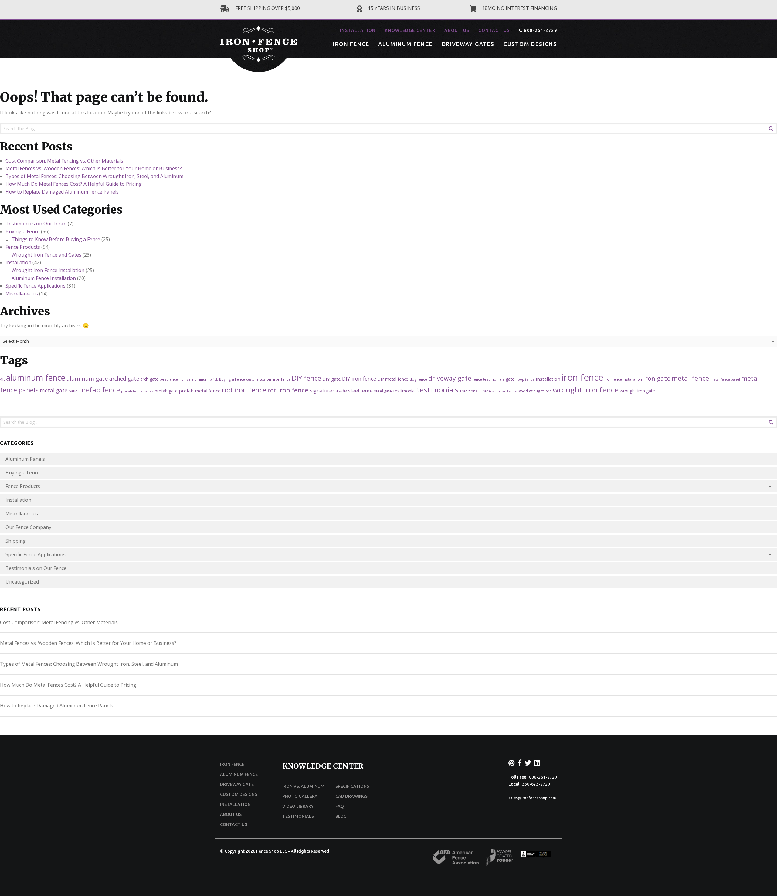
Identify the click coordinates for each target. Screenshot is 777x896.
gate (510, 379)
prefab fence (99, 390)
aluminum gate (87, 378)
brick (214, 379)
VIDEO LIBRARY (298, 806)
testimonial (404, 391)
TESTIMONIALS (298, 816)
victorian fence (504, 391)
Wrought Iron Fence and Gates (46, 254)
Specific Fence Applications (35, 285)
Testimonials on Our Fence (35, 223)
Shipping (15, 540)
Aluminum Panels (25, 459)
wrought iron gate (637, 391)
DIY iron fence (359, 378)
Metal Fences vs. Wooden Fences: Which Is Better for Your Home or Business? (93, 168)
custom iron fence (274, 379)
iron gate (656, 378)
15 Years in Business (393, 8)
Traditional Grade (475, 391)
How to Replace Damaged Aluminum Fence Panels (62, 191)
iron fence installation (623, 379)
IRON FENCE (351, 44)
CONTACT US (494, 30)
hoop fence (525, 379)
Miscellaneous (21, 293)
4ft (2, 379)
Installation (18, 262)
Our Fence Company (28, 527)
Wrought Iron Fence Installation (48, 270)
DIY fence (306, 378)
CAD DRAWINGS (351, 796)
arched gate (124, 378)
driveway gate (449, 378)
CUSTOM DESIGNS (530, 44)
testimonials (437, 390)
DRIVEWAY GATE (237, 784)
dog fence (418, 379)
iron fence (582, 377)
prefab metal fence (200, 391)
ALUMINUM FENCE (405, 44)
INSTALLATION (358, 30)
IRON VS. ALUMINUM (303, 786)
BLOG (341, 816)
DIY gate (331, 379)
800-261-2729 (540, 30)
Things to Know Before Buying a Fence (56, 239)
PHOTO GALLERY (299, 796)
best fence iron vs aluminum (184, 379)
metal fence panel (725, 379)
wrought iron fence (586, 390)
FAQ (339, 806)
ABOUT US (456, 30)
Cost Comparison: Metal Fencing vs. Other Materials (64, 160)
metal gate (53, 390)
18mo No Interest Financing (519, 8)
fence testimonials (488, 379)
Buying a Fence (22, 231)
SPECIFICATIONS (352, 786)
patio (73, 391)
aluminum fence (35, 377)
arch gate (149, 379)
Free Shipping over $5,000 (267, 8)
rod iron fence (244, 390)
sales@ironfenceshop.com (532, 798)
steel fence (360, 390)
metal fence (690, 378)
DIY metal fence (392, 379)
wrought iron (540, 391)
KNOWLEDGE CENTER (410, 30)
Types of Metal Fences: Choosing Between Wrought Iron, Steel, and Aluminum (94, 176)
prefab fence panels (137, 391)
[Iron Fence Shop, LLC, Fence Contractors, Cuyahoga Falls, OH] (536, 856)
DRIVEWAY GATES (468, 44)
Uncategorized (22, 581)
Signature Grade (328, 390)
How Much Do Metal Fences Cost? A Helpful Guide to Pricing (73, 183)
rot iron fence (287, 390)
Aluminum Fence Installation (44, 278)
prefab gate (166, 391)
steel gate (383, 391)
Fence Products (22, 247)
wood (523, 391)
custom (252, 379)
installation (548, 379)
